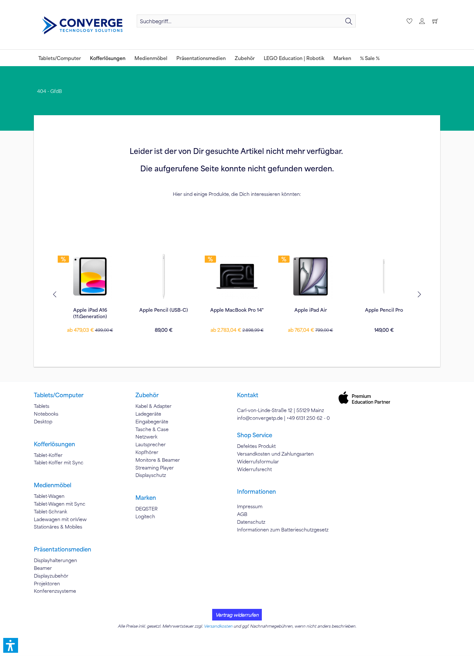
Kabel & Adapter (153, 406)
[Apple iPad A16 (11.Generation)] (90, 276)
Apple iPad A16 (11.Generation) (90, 313)
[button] (10, 645)
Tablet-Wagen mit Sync (59, 504)
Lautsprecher (150, 444)
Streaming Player (154, 467)
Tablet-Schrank (50, 511)
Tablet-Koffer (48, 455)
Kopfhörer (146, 452)
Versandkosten (218, 626)
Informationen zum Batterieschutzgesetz (283, 529)
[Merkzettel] (408, 21)
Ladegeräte (148, 414)
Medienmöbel (52, 485)
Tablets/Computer (59, 395)
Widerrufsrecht (254, 469)
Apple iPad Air (310, 310)
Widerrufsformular (258, 461)
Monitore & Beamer (157, 460)
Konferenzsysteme (55, 591)
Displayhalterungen (55, 560)
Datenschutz (251, 522)
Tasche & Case (152, 429)
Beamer (43, 568)
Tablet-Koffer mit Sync (59, 462)
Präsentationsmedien (62, 549)
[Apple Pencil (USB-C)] (163, 276)
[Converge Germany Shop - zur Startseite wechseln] (82, 25)
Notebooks (46, 414)
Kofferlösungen (54, 444)
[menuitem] (246, 21)
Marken (145, 497)
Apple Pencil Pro (384, 310)
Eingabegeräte (151, 421)
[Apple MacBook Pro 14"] (237, 276)
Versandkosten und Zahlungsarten (275, 454)
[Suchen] (349, 21)
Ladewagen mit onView (60, 519)
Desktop (43, 421)
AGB (242, 514)
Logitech (145, 516)
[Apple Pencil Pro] (384, 276)
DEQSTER (146, 508)
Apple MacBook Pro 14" (237, 310)
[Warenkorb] (435, 21)
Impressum (249, 506)
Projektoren (47, 583)
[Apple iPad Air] (310, 276)
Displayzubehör (51, 576)
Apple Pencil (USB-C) (163, 310)
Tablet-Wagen (49, 496)
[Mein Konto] (422, 21)
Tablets (41, 406)
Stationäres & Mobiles (58, 527)
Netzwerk (146, 436)
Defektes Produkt (256, 446)
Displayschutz (150, 475)
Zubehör (147, 395)
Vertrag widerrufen (237, 615)
